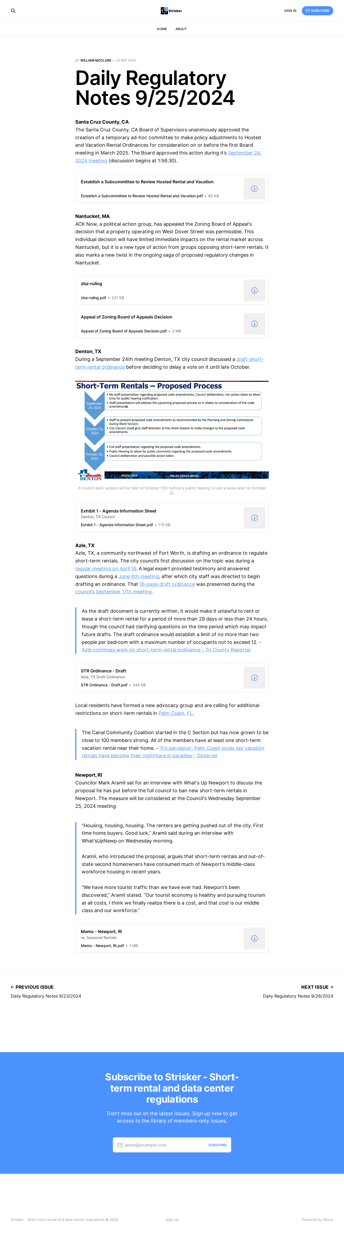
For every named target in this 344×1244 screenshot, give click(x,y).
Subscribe (320, 11)
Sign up (172, 1219)
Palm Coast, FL (176, 713)
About (181, 29)
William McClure (95, 60)
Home (162, 29)
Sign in (290, 11)
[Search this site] (13, 11)
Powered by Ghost (317, 1219)
